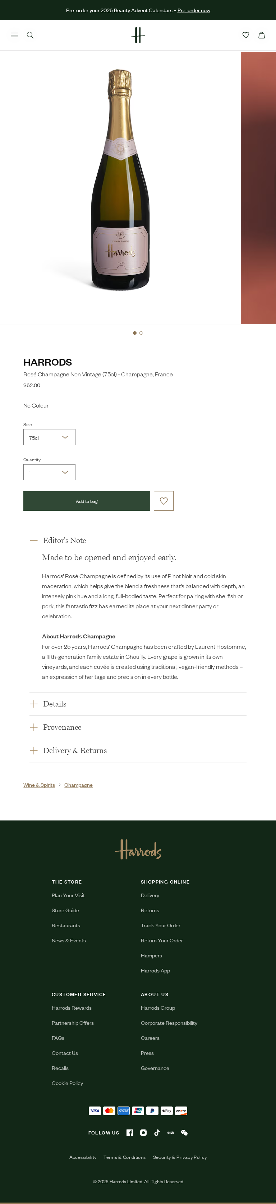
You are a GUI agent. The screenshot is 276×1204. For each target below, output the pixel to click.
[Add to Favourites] (164, 501)
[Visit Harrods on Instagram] (143, 1132)
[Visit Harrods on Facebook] (129, 1132)
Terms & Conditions (125, 1157)
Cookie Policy (67, 1082)
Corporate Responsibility (169, 1022)
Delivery (150, 895)
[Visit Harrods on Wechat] (184, 1132)
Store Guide (65, 910)
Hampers (151, 955)
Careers (150, 1037)
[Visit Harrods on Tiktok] (157, 1132)
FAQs (58, 1037)
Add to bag (87, 501)
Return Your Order (162, 940)
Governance (155, 1067)
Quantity (32, 459)
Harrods (47, 361)
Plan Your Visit (68, 895)
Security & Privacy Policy (180, 1157)
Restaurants (66, 925)
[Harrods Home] (138, 35)
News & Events (69, 940)
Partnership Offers (73, 1022)
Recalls (60, 1067)
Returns (150, 910)
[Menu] (14, 35)
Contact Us (65, 1052)
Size (27, 424)
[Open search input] (30, 35)
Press (147, 1052)
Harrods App (155, 970)
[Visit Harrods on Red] (170, 1132)
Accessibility (83, 1157)
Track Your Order (160, 925)
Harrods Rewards (72, 1007)
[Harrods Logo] (138, 849)
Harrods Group (158, 1007)
